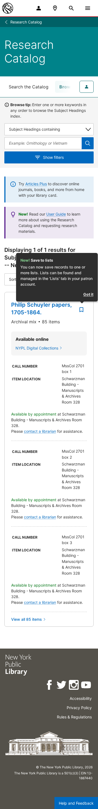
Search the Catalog (28, 86)
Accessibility (81, 698)
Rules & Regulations (74, 717)
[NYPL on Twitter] (62, 686)
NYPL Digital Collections (37, 348)
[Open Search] (71, 8)
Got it (88, 294)
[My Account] (38, 8)
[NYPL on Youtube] (86, 686)
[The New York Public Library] (7, 8)
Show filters (53, 157)
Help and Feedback (76, 803)
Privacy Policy (79, 707)
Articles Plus (36, 183)
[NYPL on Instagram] (74, 686)
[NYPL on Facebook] (49, 686)
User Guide (56, 214)
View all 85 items (26, 619)
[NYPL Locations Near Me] (55, 8)
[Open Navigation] (87, 8)
